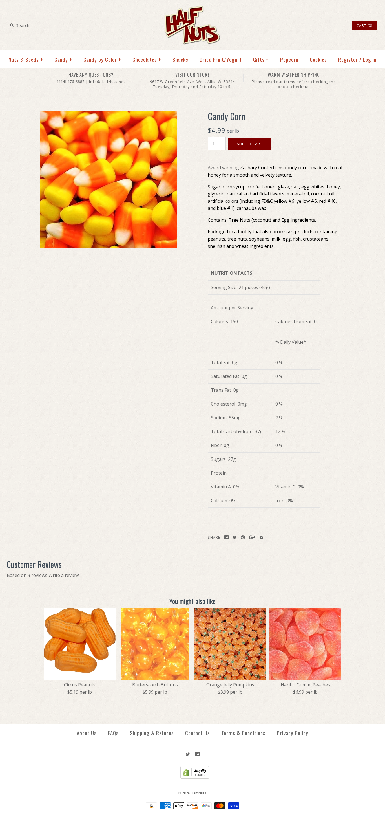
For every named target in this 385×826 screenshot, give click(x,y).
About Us (87, 733)
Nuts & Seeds (25, 59)
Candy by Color (102, 59)
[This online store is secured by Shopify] (192, 777)
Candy (63, 59)
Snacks (180, 59)
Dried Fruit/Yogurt (221, 59)
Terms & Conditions (243, 733)
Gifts (261, 59)
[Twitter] (188, 754)
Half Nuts (198, 793)
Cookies (318, 59)
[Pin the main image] (243, 537)
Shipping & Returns (152, 733)
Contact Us (197, 733)
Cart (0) (364, 25)
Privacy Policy (292, 733)
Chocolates (146, 59)
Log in (370, 59)
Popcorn (289, 59)
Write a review (63, 575)
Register (348, 59)
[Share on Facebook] (226, 537)
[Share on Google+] (252, 537)
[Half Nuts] (192, 9)
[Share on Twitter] (235, 537)
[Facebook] (197, 754)
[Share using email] (261, 537)
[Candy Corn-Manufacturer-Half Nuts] (108, 114)
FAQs (113, 733)
